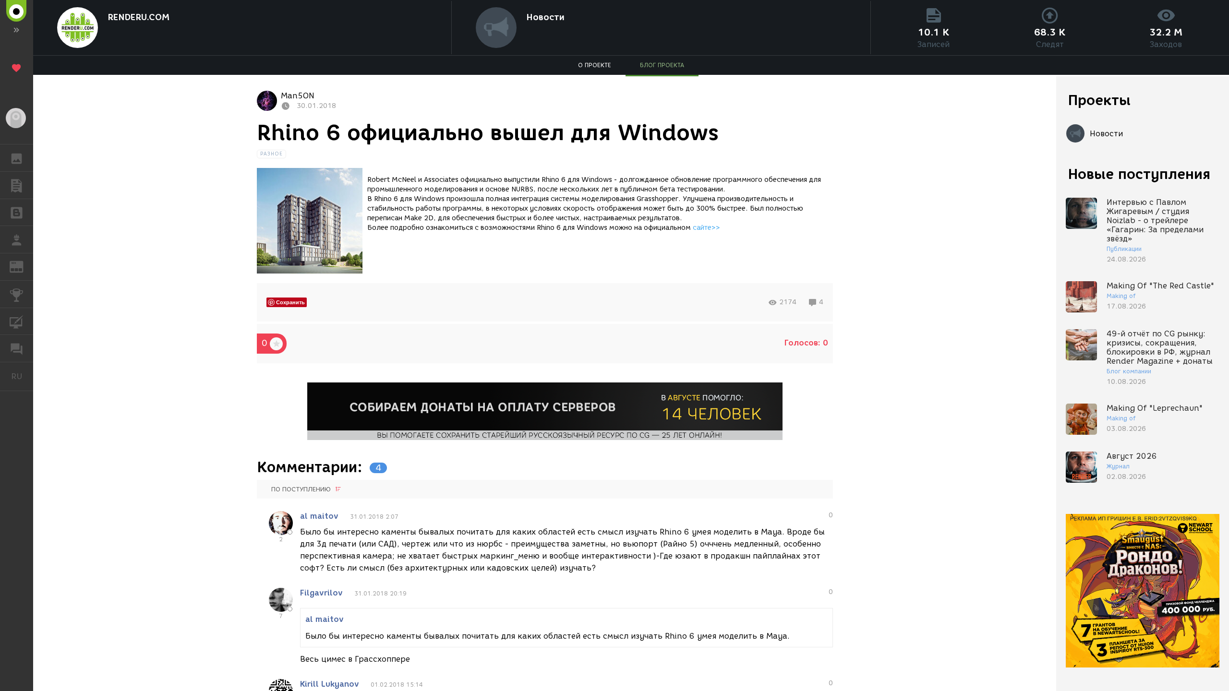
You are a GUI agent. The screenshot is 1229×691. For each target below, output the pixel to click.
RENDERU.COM (138, 17)
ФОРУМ (16, 348)
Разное (271, 154)
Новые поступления (1139, 174)
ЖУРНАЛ (22, 266)
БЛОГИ (16, 212)
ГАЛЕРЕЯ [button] (16, 157)
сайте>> (706, 228)
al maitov (319, 516)
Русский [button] (22, 376)
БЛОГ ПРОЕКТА (662, 65)
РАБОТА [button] (16, 239)
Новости (545, 17)
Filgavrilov (321, 592)
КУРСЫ (16, 321)
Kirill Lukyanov (329, 684)
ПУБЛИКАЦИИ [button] (16, 185)
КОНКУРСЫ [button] (16, 294)
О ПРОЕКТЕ (594, 65)
